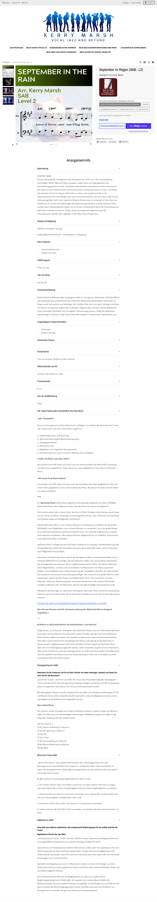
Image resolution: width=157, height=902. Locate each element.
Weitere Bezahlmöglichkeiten (138, 131)
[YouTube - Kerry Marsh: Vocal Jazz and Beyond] (153, 62)
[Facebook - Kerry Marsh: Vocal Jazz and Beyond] (144, 62)
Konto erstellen (136, 3)
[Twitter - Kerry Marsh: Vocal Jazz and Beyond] (140, 62)
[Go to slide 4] (56, 144)
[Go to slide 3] (54, 144)
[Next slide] (90, 144)
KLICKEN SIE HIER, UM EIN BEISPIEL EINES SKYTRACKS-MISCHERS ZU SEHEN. (72, 603)
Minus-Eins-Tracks (127, 109)
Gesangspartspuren (108, 109)
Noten (145, 104)
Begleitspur (143, 109)
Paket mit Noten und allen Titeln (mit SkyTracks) (120, 104)
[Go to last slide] (17, 144)
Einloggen (126, 3)
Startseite (6, 62)
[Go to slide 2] (52, 144)
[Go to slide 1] (51, 144)
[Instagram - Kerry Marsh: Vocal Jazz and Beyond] (148, 62)
